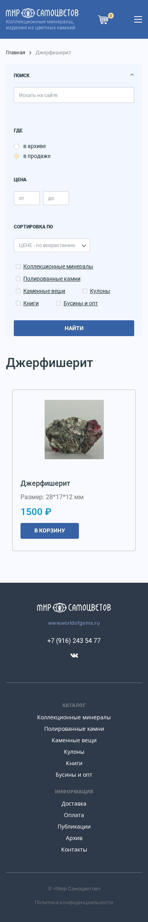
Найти (74, 328)
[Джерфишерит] (74, 429)
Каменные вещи (44, 291)
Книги (31, 303)
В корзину (49, 530)
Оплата (74, 815)
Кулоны (100, 291)
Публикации (74, 826)
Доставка (74, 803)
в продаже (37, 156)
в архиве (34, 146)
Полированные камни (52, 279)
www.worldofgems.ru (74, 623)
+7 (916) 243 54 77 (74, 640)
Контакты (74, 849)
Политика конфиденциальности (74, 902)
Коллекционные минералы (58, 266)
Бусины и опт (81, 303)
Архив (74, 838)
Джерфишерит (45, 483)
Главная (15, 52)
